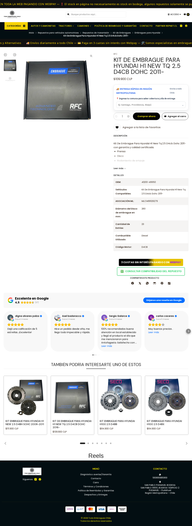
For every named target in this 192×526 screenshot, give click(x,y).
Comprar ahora (146, 116)
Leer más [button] (106, 346)
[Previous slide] (7, 55)
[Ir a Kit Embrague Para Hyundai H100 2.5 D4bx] (166, 397)
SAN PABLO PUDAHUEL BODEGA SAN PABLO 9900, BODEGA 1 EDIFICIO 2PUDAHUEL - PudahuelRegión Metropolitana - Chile (160, 489)
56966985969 (160, 477)
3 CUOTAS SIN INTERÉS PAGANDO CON (151, 262)
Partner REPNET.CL (166, 25)
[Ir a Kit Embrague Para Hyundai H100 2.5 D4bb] (119, 397)
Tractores (65, 25)
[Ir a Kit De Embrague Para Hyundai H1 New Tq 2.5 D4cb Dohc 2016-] (72, 397)
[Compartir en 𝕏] (139, 283)
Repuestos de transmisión (96, 33)
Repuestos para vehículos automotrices (58, 33)
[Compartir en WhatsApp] (147, 283)
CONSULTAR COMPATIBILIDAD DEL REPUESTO (153, 271)
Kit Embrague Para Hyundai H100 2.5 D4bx (164, 422)
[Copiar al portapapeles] (169, 283)
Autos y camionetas (43, 25)
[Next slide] (13, 55)
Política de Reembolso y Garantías (115, 25)
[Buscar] (68, 14)
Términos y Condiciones (96, 486)
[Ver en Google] (10, 318)
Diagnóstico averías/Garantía (95, 474)
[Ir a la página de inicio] (12, 14)
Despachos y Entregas (96, 494)
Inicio (31, 33)
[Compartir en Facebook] (132, 283)
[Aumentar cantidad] (128, 116)
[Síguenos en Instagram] (181, 26)
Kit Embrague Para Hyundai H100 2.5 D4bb (117, 422)
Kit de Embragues (122, 33)
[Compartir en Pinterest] (161, 283)
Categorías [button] (14, 25)
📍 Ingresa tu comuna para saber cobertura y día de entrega (145, 98)
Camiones (83, 25)
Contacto (146, 25)
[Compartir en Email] (154, 283)
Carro (96, 482)
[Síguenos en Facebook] (186, 26)
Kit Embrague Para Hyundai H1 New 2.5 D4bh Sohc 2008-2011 (25, 422)
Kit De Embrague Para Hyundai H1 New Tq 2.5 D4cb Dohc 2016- (72, 424)
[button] (3, 331)
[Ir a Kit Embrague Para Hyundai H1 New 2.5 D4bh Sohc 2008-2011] (25, 397)
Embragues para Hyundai (147, 33)
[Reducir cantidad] (116, 116)
